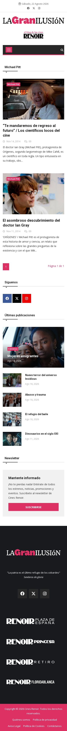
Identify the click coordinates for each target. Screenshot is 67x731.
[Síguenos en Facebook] (28, 8)
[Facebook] (7, 298)
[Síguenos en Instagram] (39, 8)
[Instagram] (26, 298)
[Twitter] (16, 298)
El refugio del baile (36, 414)
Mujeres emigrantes (22, 356)
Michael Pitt (13, 84)
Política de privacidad (45, 719)
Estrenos (12, 348)
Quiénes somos (21, 719)
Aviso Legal (14, 726)
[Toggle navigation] (9, 49)
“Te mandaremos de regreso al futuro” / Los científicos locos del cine (31, 130)
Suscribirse (33, 507)
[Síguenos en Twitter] (34, 8)
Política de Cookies (33, 726)
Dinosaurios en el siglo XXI (41, 433)
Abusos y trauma (35, 394)
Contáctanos (54, 726)
